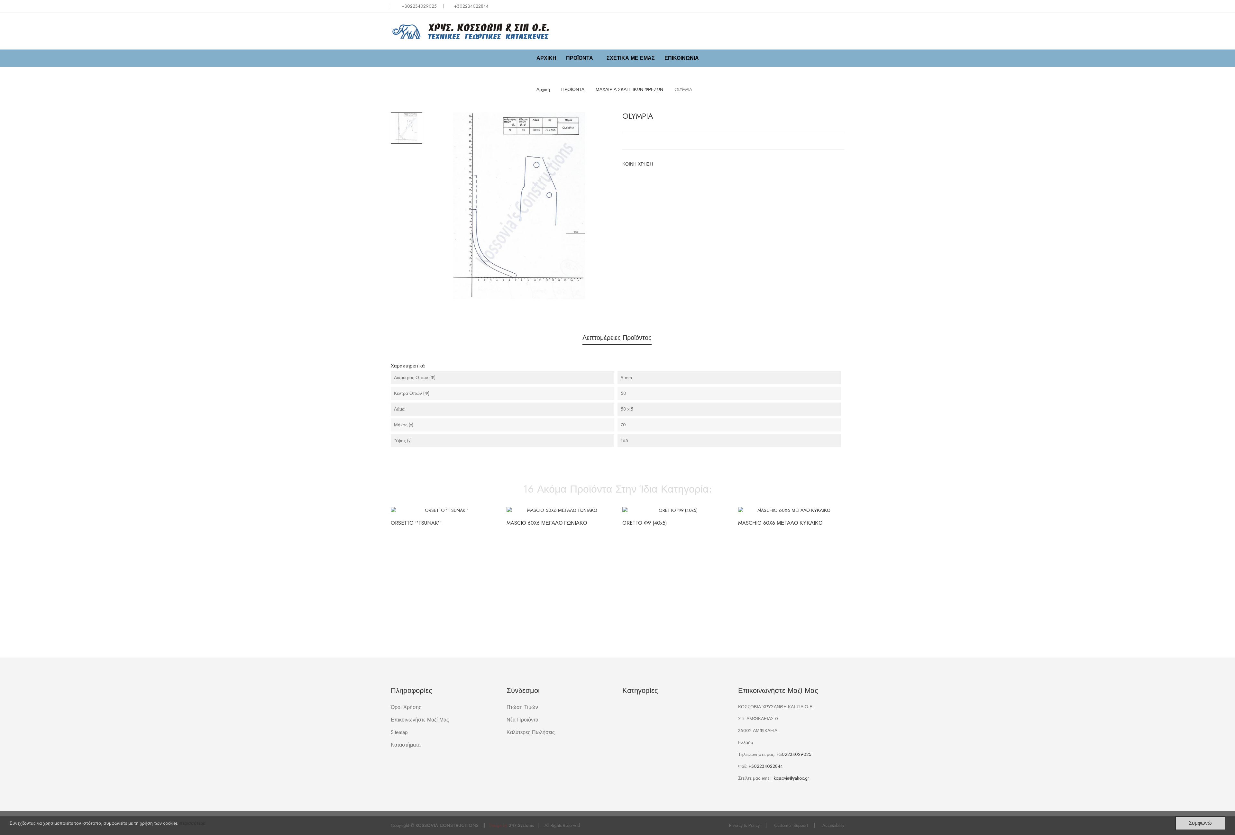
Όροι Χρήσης (406, 707)
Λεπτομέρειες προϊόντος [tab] (617, 337)
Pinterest (682, 164)
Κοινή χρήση (661, 164)
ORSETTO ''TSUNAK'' (416, 523)
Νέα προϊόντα (522, 719)
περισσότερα (192, 823)
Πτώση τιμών (522, 707)
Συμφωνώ (1200, 823)
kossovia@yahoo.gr (791, 778)
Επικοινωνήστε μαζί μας (420, 719)
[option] (406, 128)
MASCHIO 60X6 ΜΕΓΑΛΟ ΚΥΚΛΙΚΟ (780, 523)
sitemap (399, 732)
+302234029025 (419, 6)
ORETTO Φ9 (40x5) (644, 523)
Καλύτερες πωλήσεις (531, 732)
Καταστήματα (406, 745)
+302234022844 (765, 766)
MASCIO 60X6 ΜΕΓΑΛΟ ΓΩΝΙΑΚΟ (547, 523)
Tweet (671, 164)
